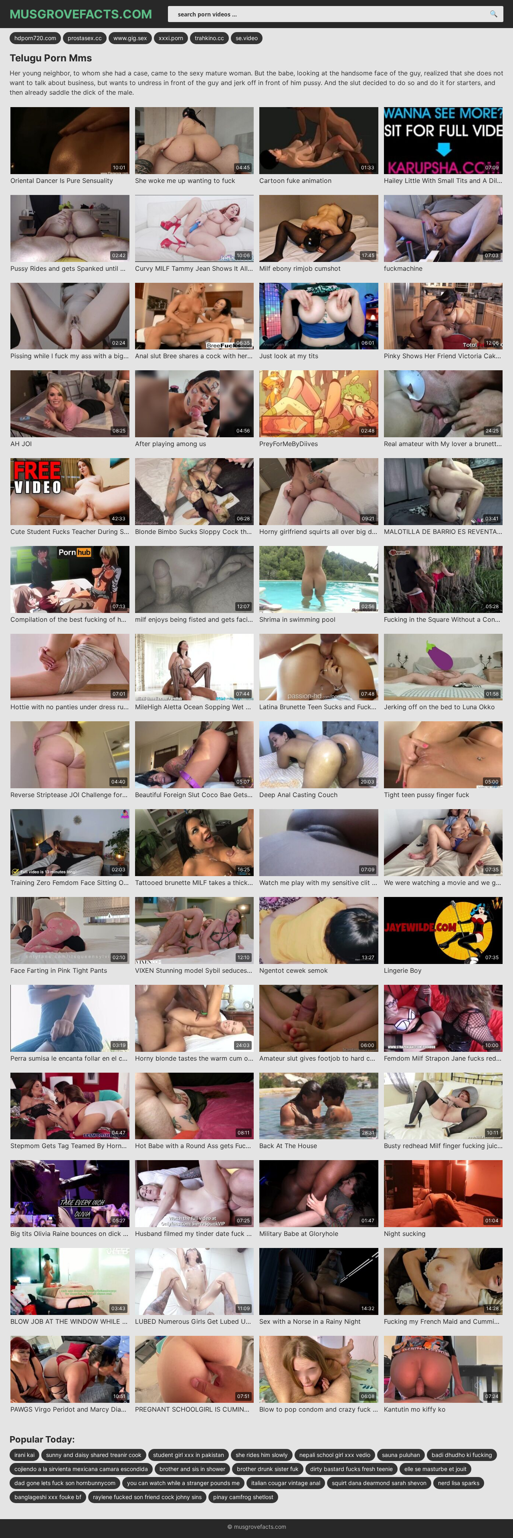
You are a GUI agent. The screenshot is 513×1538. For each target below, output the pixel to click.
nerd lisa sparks (458, 1482)
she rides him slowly (262, 1454)
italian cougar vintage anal (285, 1482)
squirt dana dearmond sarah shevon (379, 1482)
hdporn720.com (35, 37)
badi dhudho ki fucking (462, 1454)
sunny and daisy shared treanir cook (93, 1454)
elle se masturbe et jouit (435, 1468)
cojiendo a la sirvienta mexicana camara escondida (81, 1468)
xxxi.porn (171, 37)
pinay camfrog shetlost (243, 1496)
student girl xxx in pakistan (188, 1454)
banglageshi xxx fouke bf (47, 1496)
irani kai (24, 1454)
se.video (247, 37)
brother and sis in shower (192, 1468)
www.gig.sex (130, 37)
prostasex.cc (85, 37)
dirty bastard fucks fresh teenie (351, 1468)
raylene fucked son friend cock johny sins (147, 1496)
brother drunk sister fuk (268, 1468)
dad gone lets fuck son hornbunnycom (64, 1482)
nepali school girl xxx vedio (334, 1454)
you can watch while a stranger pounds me (183, 1482)
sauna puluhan (401, 1454)
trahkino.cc (209, 37)
